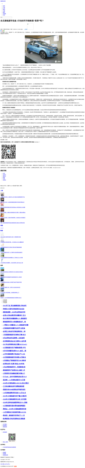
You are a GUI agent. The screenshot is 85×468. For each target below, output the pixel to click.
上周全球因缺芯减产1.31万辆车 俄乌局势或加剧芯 (11, 252)
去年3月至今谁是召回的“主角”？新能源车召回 (10, 236)
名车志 (4, 174)
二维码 (25, 29)
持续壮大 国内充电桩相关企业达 (13, 309)
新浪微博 (5, 432)
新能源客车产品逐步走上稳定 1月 (14, 370)
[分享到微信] (3, 30)
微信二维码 (5, 441)
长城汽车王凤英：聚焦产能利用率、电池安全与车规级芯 (12, 217)
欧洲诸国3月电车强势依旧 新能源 (14, 418)
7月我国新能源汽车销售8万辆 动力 (14, 334)
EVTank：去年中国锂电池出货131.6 (15, 376)
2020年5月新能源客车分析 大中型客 (15, 399)
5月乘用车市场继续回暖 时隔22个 (14, 373)
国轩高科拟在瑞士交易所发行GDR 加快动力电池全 (11, 271)
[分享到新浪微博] (2, 30)
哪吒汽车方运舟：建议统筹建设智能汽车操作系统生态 (12, 202)
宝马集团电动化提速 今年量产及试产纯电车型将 (11, 282)
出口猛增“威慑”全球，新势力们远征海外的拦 (10, 287)
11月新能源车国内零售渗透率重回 (14, 405)
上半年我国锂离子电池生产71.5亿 (14, 354)
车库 (4, 14)
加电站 (4, 179)
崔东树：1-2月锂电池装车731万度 (14, 380)
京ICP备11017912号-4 (5, 464)
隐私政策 (5, 426)
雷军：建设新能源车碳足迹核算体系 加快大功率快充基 (12, 222)
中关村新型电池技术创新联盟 (9, 447)
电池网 (4, 453)
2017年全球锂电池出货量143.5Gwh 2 (15, 344)
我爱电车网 (2, 1)
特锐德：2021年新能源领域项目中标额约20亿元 (10, 297)
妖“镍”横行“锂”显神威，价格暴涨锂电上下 (9, 292)
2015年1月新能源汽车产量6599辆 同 (15, 396)
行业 (4, 7)
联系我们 (5, 425)
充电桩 (4, 13)
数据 (4, 9)
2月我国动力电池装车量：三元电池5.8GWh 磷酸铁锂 (12, 242)
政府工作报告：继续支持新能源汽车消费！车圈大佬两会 (12, 212)
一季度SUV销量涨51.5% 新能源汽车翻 (15, 325)
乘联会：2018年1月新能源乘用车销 (14, 409)
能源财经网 (5, 454)
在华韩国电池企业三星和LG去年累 (14, 341)
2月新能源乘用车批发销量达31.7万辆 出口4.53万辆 (11, 257)
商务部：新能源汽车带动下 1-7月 (14, 415)
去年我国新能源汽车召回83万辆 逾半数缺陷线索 (11, 247)
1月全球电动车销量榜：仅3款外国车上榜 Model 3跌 (11, 262)
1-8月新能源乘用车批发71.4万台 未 (14, 393)
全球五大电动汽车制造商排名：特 (14, 331)
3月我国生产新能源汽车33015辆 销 (14, 360)
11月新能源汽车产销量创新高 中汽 (14, 347)
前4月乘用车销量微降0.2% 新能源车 (15, 318)
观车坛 (4, 176)
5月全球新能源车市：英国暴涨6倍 (14, 367)
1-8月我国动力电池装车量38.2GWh (14, 412)
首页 (4, 5)
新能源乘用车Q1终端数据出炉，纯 (14, 321)
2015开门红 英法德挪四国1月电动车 (15, 305)
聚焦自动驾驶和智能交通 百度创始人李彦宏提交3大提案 (12, 207)
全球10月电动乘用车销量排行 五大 (14, 315)
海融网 (4, 452)
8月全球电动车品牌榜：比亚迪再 (14, 338)
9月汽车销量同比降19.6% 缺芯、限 (14, 351)
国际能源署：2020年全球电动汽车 (14, 312)
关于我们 (5, 424)
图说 (4, 12)
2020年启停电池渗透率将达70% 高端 (15, 402)
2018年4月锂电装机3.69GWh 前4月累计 (16, 383)
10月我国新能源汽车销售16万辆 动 (14, 357)
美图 (1, 225)
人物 (4, 11)
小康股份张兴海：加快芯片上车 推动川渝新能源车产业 (12, 197)
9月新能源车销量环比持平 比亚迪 (14, 328)
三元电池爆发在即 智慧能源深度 (13, 386)
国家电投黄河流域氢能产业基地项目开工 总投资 (11, 277)
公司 (4, 8)
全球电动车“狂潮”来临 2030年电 (13, 363)
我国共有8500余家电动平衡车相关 (14, 389)
